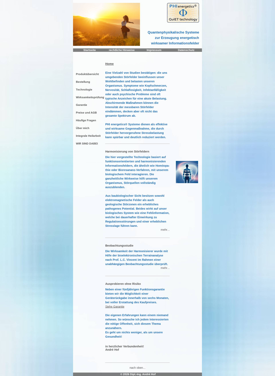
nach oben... (138, 367)
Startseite (89, 50)
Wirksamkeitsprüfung (88, 97)
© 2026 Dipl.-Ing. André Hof (138, 374)
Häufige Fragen (85, 120)
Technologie (83, 89)
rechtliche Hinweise (121, 50)
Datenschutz (186, 50)
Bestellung (82, 81)
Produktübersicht (87, 74)
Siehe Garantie (114, 306)
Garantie (81, 104)
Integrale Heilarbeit (88, 135)
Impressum (153, 50)
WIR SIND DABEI (86, 143)
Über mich (82, 128)
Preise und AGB (86, 112)
